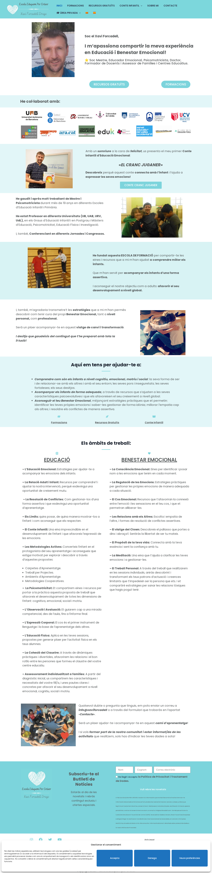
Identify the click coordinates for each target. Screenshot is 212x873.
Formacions (59, 422)
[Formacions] (59, 416)
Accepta (114, 858)
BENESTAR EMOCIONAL (149, 459)
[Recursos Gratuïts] (107, 416)
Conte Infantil (154, 422)
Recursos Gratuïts (107, 422)
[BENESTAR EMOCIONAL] (149, 453)
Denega (152, 858)
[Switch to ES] (94, 12)
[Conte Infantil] (154, 416)
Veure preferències (189, 858)
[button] (140, 5)
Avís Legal (149, 839)
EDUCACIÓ (57, 459)
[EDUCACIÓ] (57, 453)
